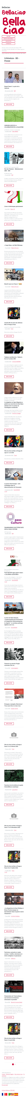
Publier (8, 36)
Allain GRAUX (15, 131)
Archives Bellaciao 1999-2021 (8, 1090)
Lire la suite (9, 104)
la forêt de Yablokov (15, 916)
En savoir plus (5, 1085)
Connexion (8, 43)
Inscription (8, 41)
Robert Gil (12, 209)
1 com (5, 491)
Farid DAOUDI (17, 490)
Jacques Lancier (14, 708)
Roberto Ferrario (15, 248)
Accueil (3, 53)
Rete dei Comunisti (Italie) (16, 1002)
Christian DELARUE (16, 361)
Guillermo (13, 958)
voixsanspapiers (14, 668)
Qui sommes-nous (18, 1074)
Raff (15, 91)
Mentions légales (10, 1074)
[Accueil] (14, 34)
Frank (12, 328)
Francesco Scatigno (16, 413)
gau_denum (15, 789)
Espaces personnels (8, 38)
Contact (3, 1074)
